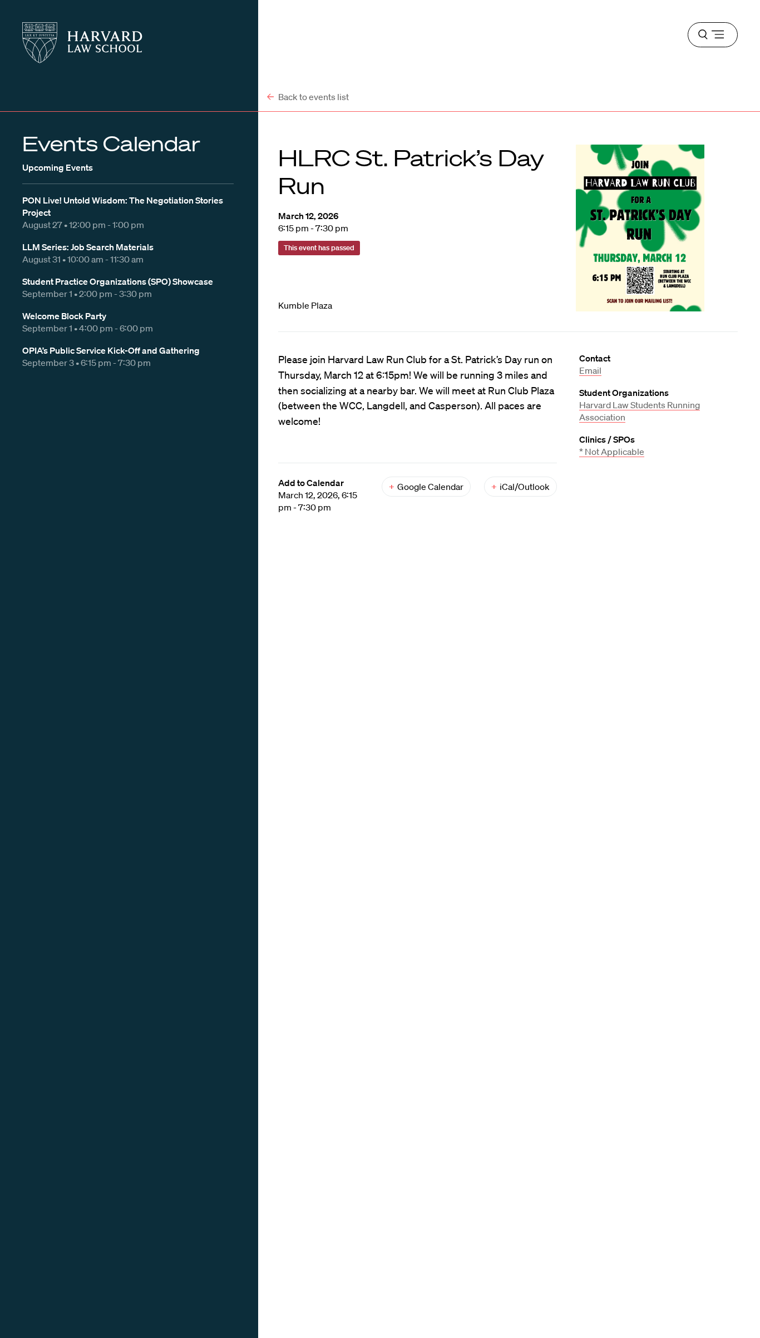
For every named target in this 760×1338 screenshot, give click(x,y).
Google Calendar (426, 486)
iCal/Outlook (520, 486)
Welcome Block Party (64, 315)
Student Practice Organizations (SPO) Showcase (117, 281)
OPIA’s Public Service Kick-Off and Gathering (111, 350)
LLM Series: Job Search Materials (88, 246)
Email (590, 370)
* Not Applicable (611, 451)
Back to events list (313, 96)
